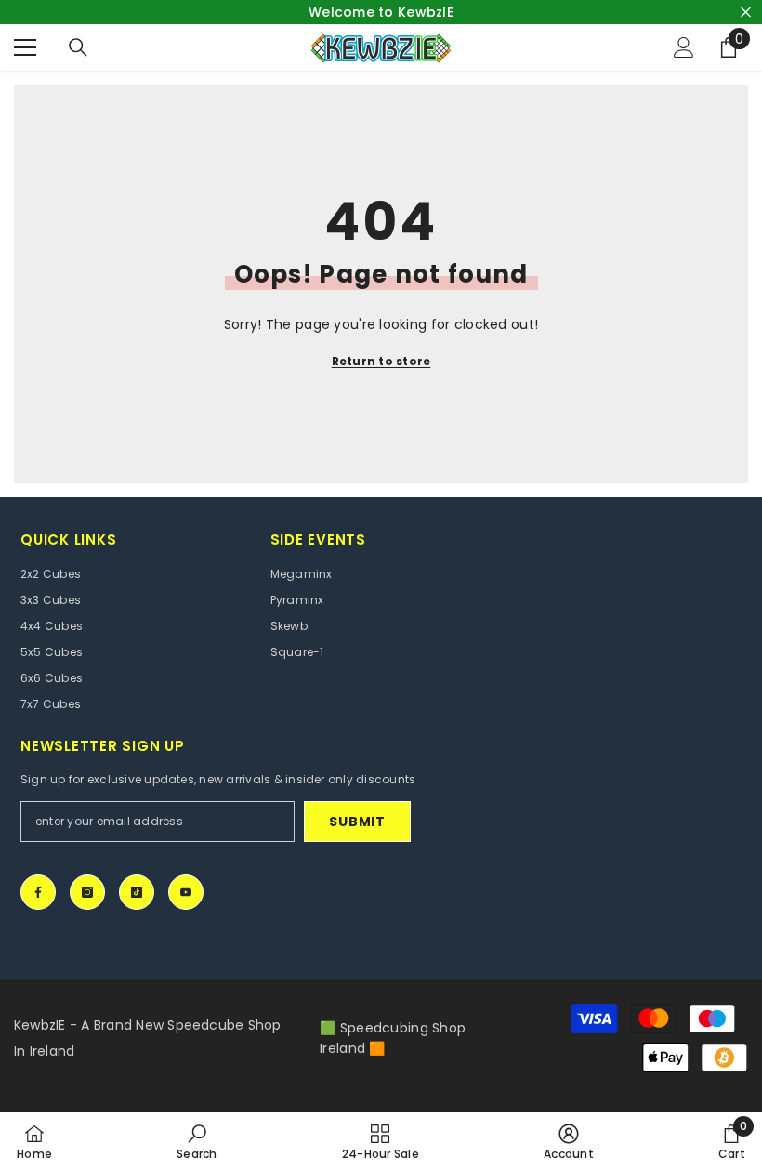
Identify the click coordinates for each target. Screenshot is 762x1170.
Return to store (381, 361)
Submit (357, 821)
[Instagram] (87, 892)
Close (746, 13)
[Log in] (684, 47)
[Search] (78, 47)
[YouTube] (186, 892)
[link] (197, 1141)
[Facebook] (38, 892)
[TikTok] (136, 892)
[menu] (25, 47)
